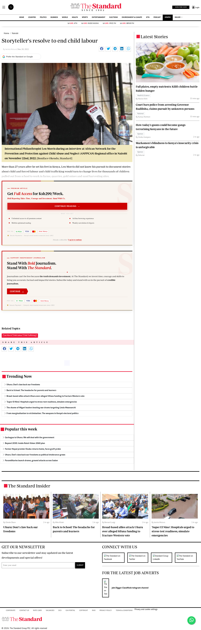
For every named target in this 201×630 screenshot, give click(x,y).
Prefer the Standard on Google (19, 57)
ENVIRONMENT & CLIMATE (132, 17)
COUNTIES (32, 17)
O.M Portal (70, 610)
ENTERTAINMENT (98, 17)
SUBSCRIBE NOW (181, 7)
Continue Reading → (67, 206)
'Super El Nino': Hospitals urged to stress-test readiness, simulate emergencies (173, 531)
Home (6, 33)
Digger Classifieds (123, 588)
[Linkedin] (163, 558)
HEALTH (75, 17)
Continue (17, 291)
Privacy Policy (106, 610)
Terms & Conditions (124, 610)
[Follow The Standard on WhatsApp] (191, 620)
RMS (93, 610)
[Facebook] (114, 558)
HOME (21, 17)
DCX (60, 610)
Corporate (10, 610)
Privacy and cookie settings (146, 609)
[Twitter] (139, 558)
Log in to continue (75, 239)
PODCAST (157, 17)
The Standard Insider (29, 485)
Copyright (83, 610)
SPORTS (85, 17)
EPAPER (168, 17)
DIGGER (178, 17)
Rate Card (37, 610)
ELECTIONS (113, 17)
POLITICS (43, 17)
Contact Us (24, 610)
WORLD (65, 17)
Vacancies (50, 610)
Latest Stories (154, 36)
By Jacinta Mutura (10, 49)
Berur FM (128, 23)
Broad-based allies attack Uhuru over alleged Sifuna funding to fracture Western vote (122, 531)
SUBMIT (80, 565)
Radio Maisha (91, 23)
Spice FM (110, 23)
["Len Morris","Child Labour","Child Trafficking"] (20, 335)
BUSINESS (54, 17)
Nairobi (15, 33)
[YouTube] (187, 558)
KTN (147, 17)
